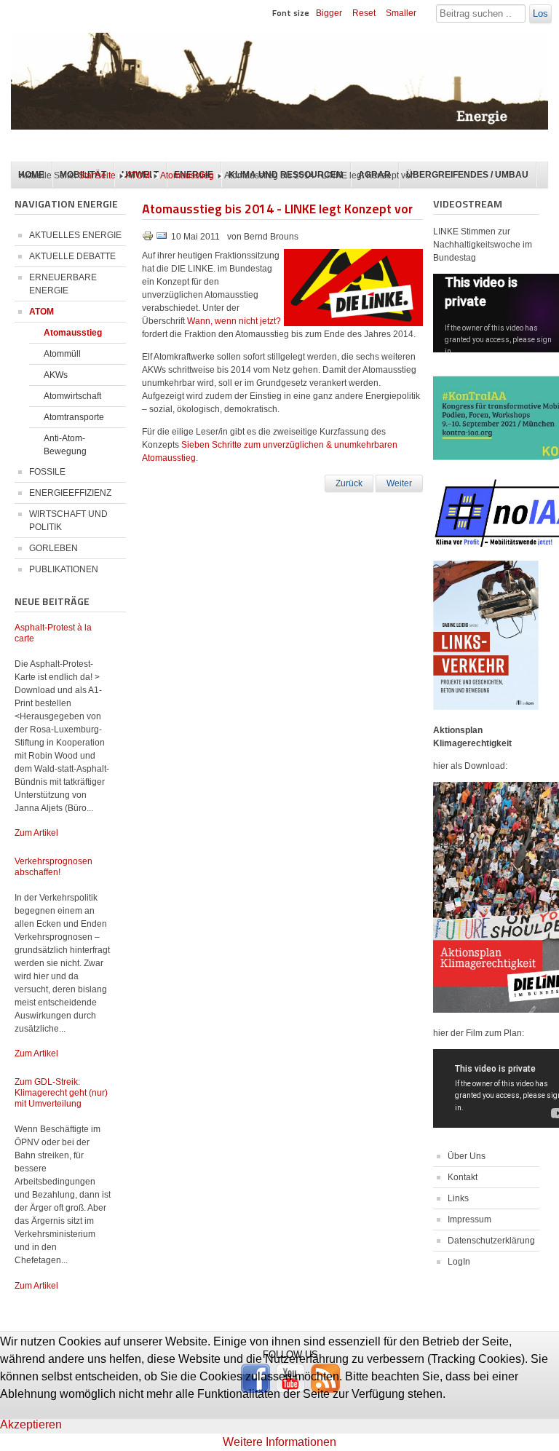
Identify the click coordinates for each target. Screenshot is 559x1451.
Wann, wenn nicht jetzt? (234, 321)
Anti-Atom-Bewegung (65, 444)
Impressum (469, 1219)
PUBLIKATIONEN (63, 569)
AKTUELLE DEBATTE (72, 256)
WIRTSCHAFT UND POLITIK (68, 520)
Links (458, 1198)
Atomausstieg (187, 175)
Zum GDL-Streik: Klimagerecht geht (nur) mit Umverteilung (61, 1093)
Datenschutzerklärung (491, 1240)
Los (540, 13)
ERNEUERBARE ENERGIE (63, 284)
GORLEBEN (53, 548)
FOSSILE (47, 472)
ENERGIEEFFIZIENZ (70, 493)
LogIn (459, 1262)
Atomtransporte (74, 417)
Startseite (97, 175)
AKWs (56, 375)
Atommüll (62, 354)
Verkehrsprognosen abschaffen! (53, 866)
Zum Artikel (36, 833)
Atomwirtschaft (72, 396)
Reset (364, 13)
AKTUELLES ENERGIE (75, 235)
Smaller (401, 13)
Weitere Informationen (279, 1442)
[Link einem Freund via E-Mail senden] (161, 239)
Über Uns (466, 1156)
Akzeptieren (31, 1424)
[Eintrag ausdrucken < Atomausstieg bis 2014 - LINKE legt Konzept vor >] (149, 239)
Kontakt (462, 1177)
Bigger (329, 13)
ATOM (138, 175)
